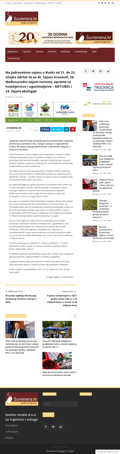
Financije (52, 51)
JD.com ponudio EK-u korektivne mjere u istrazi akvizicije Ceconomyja (103, 232)
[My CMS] (21, 19)
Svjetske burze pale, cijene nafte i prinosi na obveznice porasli (59, 373)
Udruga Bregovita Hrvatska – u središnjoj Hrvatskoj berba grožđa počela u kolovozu (102, 209)
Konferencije (13, 58)
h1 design (70, 451)
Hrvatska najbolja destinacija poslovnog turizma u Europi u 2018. (20, 298)
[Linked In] (106, 3)
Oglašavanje (28, 3)
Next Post (68, 291)
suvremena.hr (13, 128)
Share (46, 129)
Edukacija (65, 51)
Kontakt (58, 3)
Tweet (58, 129)
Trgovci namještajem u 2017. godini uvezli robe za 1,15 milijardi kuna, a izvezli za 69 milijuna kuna (62, 300)
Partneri (51, 3)
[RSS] (109, 3)
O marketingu (81, 51)
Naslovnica (13, 51)
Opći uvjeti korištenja (60, 447)
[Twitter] (102, 3)
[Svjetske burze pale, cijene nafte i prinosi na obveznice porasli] (90, 183)
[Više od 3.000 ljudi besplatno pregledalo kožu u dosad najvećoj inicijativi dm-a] (90, 160)
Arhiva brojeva (40, 3)
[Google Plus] (100, 71)
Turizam (39, 51)
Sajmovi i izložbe (15, 97)
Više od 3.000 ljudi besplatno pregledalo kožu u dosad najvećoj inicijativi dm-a (59, 344)
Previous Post (15, 291)
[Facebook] (99, 3)
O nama (8, 3)
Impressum (17, 3)
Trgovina (26, 51)
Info (94, 51)
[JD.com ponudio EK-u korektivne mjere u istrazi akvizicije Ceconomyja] (90, 231)
